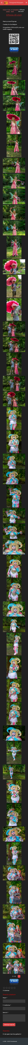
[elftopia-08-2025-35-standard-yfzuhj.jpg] (14, 713)
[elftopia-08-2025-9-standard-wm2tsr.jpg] (14, 212)
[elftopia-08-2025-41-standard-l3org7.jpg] (14, 834)
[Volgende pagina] (19, 976)
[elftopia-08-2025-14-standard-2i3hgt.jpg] (14, 309)
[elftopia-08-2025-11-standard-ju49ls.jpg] (14, 247)
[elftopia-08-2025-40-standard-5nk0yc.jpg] (14, 814)
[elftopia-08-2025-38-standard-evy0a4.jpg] (14, 772)
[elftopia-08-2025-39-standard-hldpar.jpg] (14, 791)
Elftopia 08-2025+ (21, 10)
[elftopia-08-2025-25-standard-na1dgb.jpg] (14, 515)
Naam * (5, 998)
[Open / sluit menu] (26, 2)
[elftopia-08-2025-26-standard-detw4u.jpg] (14, 531)
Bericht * (5, 1012)
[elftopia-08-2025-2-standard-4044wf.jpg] (14, 87)
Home (4, 10)
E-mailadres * (7, 1005)
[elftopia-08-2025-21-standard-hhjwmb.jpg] (14, 441)
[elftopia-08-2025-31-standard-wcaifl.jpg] (14, 624)
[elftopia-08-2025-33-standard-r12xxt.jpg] (14, 667)
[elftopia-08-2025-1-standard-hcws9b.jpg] (14, 68)
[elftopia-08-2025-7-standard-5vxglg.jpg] (14, 181)
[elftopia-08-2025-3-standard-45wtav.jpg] (14, 103)
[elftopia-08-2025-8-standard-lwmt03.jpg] (14, 196)
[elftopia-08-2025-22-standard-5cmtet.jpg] (14, 461)
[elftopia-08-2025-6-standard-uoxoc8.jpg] (14, 165)
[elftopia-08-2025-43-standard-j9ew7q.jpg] (14, 873)
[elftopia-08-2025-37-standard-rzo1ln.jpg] (14, 752)
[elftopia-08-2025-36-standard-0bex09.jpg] (14, 733)
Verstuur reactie (9, 1024)
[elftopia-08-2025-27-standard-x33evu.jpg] (14, 547)
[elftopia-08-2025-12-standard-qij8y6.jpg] (14, 267)
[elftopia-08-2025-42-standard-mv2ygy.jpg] (14, 853)
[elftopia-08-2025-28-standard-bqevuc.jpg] (14, 566)
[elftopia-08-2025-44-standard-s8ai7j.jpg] (14, 892)
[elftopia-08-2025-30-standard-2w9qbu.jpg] (14, 609)
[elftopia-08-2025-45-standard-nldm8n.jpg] (14, 911)
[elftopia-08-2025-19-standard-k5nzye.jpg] (14, 399)
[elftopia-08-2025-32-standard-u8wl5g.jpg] (14, 644)
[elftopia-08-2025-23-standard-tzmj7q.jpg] (14, 477)
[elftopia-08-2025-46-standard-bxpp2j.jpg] (14, 931)
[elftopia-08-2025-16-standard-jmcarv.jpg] (14, 344)
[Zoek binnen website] (1, 2)
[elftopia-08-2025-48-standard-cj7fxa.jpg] (14, 966)
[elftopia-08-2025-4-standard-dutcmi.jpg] (14, 122)
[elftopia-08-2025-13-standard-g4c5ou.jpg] (14, 286)
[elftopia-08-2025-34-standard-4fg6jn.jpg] (14, 690)
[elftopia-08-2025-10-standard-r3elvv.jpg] (14, 228)
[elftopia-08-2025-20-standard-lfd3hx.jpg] (14, 418)
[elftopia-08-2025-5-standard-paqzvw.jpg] (14, 146)
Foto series (8, 10)
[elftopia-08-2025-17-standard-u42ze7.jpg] (14, 364)
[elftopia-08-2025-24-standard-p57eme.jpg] (14, 496)
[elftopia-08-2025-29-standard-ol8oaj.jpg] (14, 589)
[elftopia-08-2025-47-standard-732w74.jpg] (14, 950)
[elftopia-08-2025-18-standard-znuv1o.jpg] (14, 383)
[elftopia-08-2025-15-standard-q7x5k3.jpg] (14, 329)
